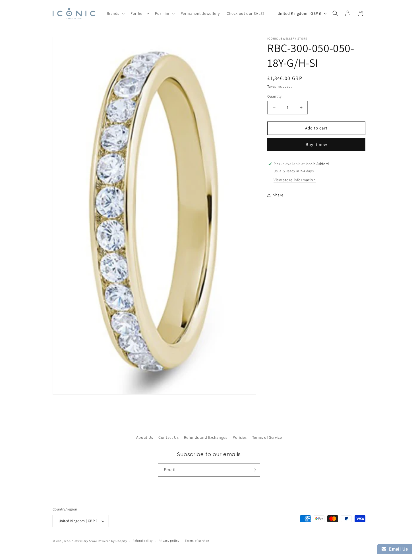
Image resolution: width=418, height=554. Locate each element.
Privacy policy (168, 541)
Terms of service (197, 541)
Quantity (274, 96)
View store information (295, 179)
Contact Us (168, 437)
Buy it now (316, 144)
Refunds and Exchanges (205, 437)
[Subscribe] (253, 470)
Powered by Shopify (112, 541)
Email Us (397, 549)
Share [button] (278, 194)
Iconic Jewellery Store (80, 541)
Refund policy (143, 541)
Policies (240, 437)
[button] (115, 13)
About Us (144, 437)
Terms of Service (267, 437)
